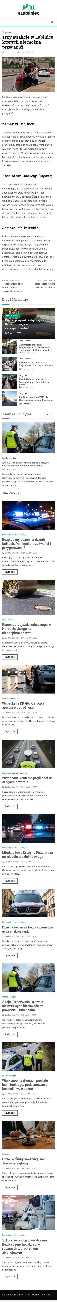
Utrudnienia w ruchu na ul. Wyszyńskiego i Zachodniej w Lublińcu (34, 382)
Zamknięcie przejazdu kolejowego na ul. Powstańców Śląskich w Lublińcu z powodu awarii (35, 348)
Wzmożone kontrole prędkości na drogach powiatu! (27, 780)
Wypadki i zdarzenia (10, 698)
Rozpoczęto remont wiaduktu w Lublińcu (45, 286)
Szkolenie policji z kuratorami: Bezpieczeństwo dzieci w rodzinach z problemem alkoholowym (25, 1246)
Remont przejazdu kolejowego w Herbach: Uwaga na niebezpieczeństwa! (25, 324)
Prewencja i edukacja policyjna (14, 535)
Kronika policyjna (9, 458)
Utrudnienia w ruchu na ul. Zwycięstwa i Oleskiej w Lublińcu (36, 364)
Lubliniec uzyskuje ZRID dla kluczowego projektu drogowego (36, 398)
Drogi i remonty (12, 315)
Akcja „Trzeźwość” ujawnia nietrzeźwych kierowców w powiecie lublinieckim (25, 464)
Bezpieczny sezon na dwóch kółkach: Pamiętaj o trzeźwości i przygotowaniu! (26, 544)
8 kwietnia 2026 (10, 469)
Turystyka (6, 32)
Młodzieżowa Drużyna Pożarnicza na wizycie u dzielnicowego (27, 855)
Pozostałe (6, 1154)
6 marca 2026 (27, 387)
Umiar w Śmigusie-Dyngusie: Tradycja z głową (23, 1161)
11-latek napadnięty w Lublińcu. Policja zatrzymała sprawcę (12, 288)
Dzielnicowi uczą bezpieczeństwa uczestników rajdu (27, 929)
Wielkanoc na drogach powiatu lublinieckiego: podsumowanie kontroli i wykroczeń (25, 1085)
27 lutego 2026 (27, 404)
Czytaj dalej (10, 572)
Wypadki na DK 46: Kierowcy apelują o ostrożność (23, 706)
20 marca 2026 (27, 352)
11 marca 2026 (27, 369)
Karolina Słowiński (27, 52)
